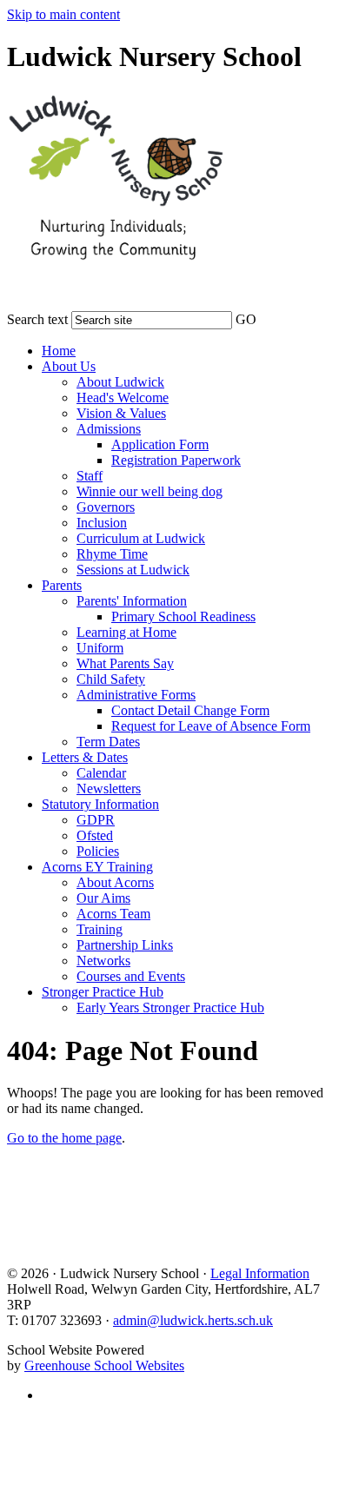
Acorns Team (113, 913)
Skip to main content (63, 14)
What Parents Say (125, 663)
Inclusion (101, 522)
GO (246, 319)
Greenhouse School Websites (104, 1365)
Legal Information (259, 1273)
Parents (62, 585)
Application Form (160, 444)
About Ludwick (120, 381)
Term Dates (108, 741)
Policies (97, 851)
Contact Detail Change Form (190, 710)
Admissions (108, 428)
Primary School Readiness (183, 616)
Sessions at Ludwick (132, 569)
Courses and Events (130, 976)
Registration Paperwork (176, 460)
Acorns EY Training (97, 866)
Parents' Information (131, 600)
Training (99, 929)
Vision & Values (121, 413)
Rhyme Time (112, 554)
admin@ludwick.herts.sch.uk (193, 1320)
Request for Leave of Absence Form (210, 726)
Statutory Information (100, 804)
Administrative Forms (136, 694)
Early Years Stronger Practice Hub (170, 1007)
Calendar (101, 772)
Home (59, 350)
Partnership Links (124, 945)
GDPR (95, 819)
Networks (103, 960)
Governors (105, 507)
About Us (69, 366)
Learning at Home (126, 632)
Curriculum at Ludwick (140, 538)
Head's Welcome (122, 397)
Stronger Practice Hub (102, 991)
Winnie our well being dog (149, 491)
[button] (268, 316)
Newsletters (108, 788)
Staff (89, 475)
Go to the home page (64, 1137)
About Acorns (115, 882)
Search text (37, 319)
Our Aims (103, 898)
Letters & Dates (85, 757)
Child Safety (110, 679)
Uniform (99, 647)
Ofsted (94, 835)
